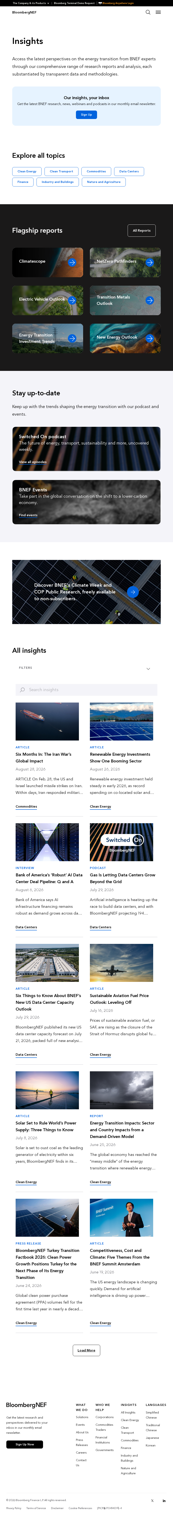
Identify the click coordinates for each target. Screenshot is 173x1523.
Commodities (96, 171)
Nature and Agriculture (103, 182)
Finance (23, 182)
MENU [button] (158, 12)
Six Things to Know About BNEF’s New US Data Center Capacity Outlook (48, 1002)
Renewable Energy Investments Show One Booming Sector (120, 758)
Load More (86, 1350)
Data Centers (129, 171)
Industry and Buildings (58, 182)
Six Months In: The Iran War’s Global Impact (43, 758)
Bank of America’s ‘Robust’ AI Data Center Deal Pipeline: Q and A (49, 878)
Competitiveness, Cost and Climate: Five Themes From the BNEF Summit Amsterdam (120, 1257)
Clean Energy (27, 171)
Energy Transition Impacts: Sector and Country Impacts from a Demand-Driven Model (122, 1129)
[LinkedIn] (164, 1500)
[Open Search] (148, 12)
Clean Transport (61, 171)
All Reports (141, 230)
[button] (32, 3)
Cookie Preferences (80, 1508)
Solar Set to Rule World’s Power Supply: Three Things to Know (46, 1126)
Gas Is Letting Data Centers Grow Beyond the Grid (122, 878)
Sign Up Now (25, 1444)
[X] (152, 1500)
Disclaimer (57, 1508)
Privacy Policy (13, 1508)
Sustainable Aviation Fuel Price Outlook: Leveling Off (119, 999)
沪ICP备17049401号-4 (109, 1508)
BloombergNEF (24, 12)
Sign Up (86, 115)
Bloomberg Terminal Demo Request (74, 3)
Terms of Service (36, 1508)
